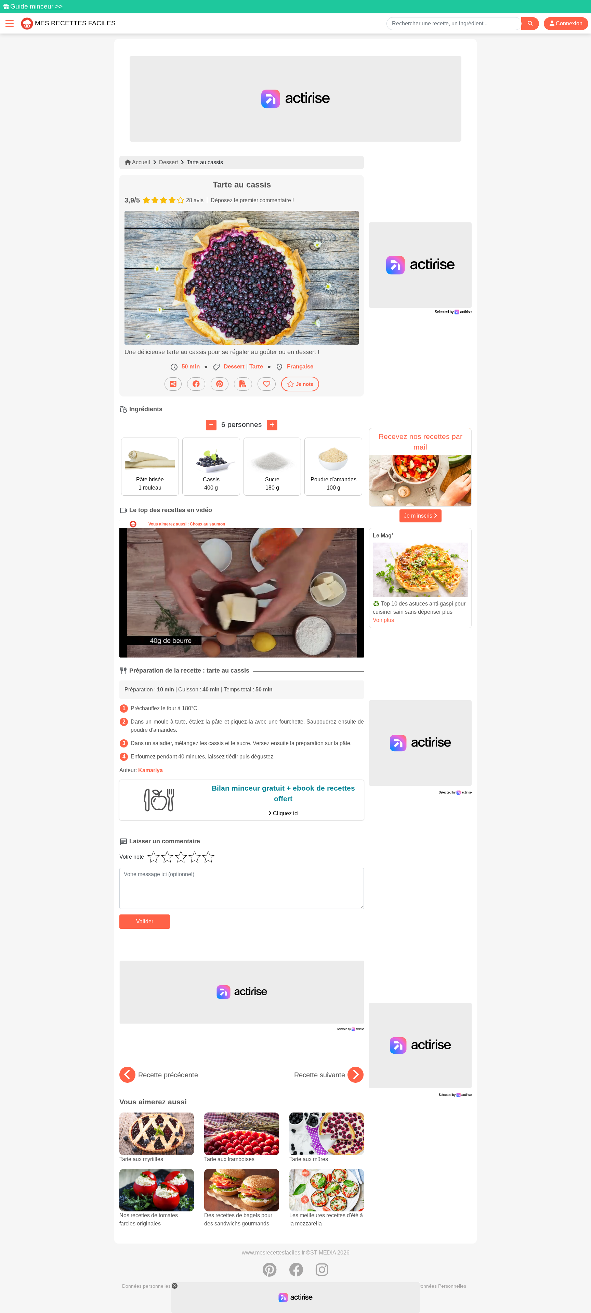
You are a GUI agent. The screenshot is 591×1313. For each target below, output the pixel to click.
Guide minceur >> (36, 6)
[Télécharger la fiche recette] (243, 384)
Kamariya (150, 770)
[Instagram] (322, 1273)
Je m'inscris (419, 516)
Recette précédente (168, 1075)
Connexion (568, 23)
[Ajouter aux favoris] (267, 384)
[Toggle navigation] (9, 23)
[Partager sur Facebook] (196, 384)
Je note (304, 384)
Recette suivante (319, 1075)
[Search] (530, 23)
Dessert (168, 162)
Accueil (140, 162)
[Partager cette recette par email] (173, 384)
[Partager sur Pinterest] (219, 384)
